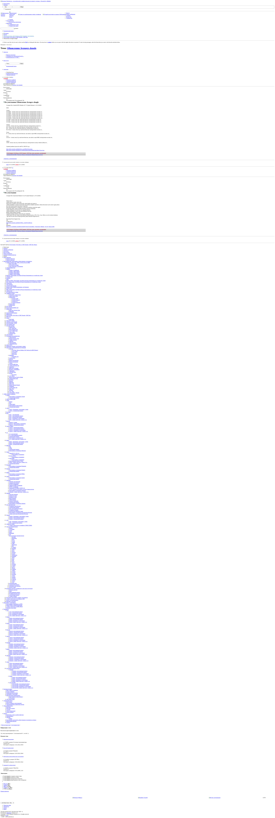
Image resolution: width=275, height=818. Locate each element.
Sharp (10, 531)
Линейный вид (10, 72)
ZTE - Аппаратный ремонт (15, 522)
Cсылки (8, 709)
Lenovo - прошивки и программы (17, 430)
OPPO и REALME (10, 399)
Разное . (5, 713)
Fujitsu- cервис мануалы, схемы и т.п (21, 681)
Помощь (5, 5)
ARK (13, 543)
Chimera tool (9, 291)
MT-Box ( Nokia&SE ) (14, 369)
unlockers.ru (6, 806)
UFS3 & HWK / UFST (11, 323)
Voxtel (10, 530)
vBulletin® (8, 812)
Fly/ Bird (8, 412)
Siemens (8, 493)
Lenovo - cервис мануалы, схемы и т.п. (18, 431)
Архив (5, 807)
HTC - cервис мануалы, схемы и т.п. (18, 419)
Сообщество (69, 18)
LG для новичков (13, 434)
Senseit (13, 577)
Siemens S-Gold (13, 497)
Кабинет (5, 248)
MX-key (11, 359)
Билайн (14, 537)
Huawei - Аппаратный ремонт (16, 425)
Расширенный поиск (8, 31)
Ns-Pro (10, 373)
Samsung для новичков (14, 481)
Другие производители (12, 526)
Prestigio (14, 574)
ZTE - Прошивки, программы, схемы (18, 521)
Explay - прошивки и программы (17, 627)
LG (7, 432)
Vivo (13, 582)
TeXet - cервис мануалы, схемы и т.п (18, 667)
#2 (12, 167)
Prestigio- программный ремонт (16, 644)
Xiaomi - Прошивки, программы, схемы (19, 516)
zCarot (6, 815)
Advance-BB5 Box (13, 364)
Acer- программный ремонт (16, 611)
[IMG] (4, 786)
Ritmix (7, 649)
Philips (7, 472)
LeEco (13, 566)
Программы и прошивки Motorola (17, 450)
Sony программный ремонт (15, 508)
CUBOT (14, 547)
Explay (13, 553)
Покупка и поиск (10, 708)
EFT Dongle (9, 306)
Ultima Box (11, 370)
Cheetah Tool (9, 276)
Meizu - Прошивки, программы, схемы (18, 441)
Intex (13, 559)
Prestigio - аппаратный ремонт (16, 645)
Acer (7, 610)
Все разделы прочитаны (15, 22)
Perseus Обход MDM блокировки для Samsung (17, 287)
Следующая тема (15, 725)
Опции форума (10, 20)
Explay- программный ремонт (16, 624)
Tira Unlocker (9, 284)
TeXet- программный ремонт (16, 663)
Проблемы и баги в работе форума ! (15, 714)
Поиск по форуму (7, 253)
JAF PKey (14, 352)
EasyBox (8, 278)
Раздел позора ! (10, 712)
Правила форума (5, 791)
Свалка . (8, 722)
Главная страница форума (9, 254)
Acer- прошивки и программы (16, 614)
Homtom (14, 556)
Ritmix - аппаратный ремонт (16, 651)
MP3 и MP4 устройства (12, 690)
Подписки (5, 251)
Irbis (13, 560)
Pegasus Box (12, 303)
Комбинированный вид (12, 73)
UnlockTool (9, 283)
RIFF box (8, 316)
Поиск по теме (6, 60)
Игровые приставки (11, 607)
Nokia (7, 452)
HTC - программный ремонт (16, 416)
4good (13, 542)
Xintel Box (11, 367)
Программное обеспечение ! (16, 696)
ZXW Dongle (9, 334)
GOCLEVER (12, 682)
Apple (7, 400)
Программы (9, 702)
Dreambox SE (15, 356)
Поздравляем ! (9, 716)
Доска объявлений (10, 711)
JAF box (11, 349)
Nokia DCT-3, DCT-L (14, 453)
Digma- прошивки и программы (17, 620)
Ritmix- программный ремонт (16, 650)
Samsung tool (12, 333)
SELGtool (11, 319)
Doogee (14, 552)
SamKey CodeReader (14, 270)
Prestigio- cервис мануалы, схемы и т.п (18, 647)
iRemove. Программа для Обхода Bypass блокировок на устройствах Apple (24, 275)
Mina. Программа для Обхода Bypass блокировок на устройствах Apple (23, 289)
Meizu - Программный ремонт (16, 443)
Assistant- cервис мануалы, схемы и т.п (21, 674)
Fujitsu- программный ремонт (19, 677)
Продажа (8, 707)
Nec (10, 534)
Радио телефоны (10, 691)
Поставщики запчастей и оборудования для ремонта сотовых (21, 720)
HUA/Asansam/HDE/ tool (12, 307)
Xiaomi (8, 515)
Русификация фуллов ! (14, 593)
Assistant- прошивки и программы (20, 673)
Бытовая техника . (7, 689)
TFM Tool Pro (12, 342)
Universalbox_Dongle (14, 392)
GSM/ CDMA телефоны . (9, 394)
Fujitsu (10, 676)
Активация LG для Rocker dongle (9, 765)
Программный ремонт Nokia (16, 461)
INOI (13, 557)
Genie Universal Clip (14, 365)
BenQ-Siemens (12, 498)
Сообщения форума (11, 81)
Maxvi (13, 568)
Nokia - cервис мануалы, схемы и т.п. (18, 462)
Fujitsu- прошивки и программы (20, 680)
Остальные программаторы (13, 336)
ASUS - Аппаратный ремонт (16, 410)
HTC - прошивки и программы (16, 418)
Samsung (8, 480)
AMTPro (11, 341)
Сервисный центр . (8, 700)
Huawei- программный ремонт (16, 631)
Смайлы (5, 785)
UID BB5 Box (12, 372)
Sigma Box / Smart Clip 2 (15, 294)
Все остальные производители (16, 535)
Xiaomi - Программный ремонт (16, 517)
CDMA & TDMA (10, 524)
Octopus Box (12, 297)
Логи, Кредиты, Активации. (16, 266)
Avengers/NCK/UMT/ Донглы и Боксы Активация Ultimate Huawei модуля (25, 154)
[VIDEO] (5, 787)
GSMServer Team (10, 293)
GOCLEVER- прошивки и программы (21, 686)
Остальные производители (12, 668)
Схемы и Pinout (13, 596)
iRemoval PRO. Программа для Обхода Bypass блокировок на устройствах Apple (26, 280)
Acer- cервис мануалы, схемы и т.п (17, 615)
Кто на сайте (6, 252)
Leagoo (13, 565)
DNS (13, 550)
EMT (7, 279)
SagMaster (11, 386)
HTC (7, 413)
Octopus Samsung (16, 302)
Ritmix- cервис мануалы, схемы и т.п (18, 654)
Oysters (13, 573)
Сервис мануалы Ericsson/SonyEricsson (18, 513)
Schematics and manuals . (15, 586)
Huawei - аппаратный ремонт (16, 632)
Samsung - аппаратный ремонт (16, 658)
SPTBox (11, 390)
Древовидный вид (10, 74)
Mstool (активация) (13, 360)
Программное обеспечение (15, 405)
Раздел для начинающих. (12, 600)
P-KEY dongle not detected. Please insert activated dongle (13, 756)
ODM (10, 448)
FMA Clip (11, 383)
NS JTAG (14, 374)
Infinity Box (9, 309)
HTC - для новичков (14, 414)
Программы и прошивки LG (16, 437)
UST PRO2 (12, 376)
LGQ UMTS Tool (13, 330)
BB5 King (14, 354)
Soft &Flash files (13, 583)
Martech (11, 381)
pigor (7, 164)
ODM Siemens (12, 499)
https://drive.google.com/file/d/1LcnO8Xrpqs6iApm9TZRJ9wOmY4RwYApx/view (25, 150)
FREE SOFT (9, 345)
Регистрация (6, 3)
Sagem (7, 476)
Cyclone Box (12, 358)
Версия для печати (10, 54)
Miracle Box (9, 314)
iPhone (10, 401)
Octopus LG (15, 301)
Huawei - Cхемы (13, 422)
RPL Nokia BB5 (13, 263)
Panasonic (8, 464)
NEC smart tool (12, 328)
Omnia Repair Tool (13, 378)
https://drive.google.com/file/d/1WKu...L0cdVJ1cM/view (19, 222)
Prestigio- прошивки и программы (17, 646)
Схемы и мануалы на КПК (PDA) (14, 606)
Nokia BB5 (11, 458)
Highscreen (14, 555)
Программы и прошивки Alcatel (17, 396)
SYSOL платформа (13, 484)
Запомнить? (8, 9)
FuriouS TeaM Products (11, 312)
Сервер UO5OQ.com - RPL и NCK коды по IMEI (18, 262)
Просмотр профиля (11, 79)
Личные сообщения (8, 249)
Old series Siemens (13, 494)
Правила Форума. (10, 258)
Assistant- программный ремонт (19, 671)
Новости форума (10, 260)
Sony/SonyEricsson (10, 504)
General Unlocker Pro (11, 285)
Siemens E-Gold (13, 495)
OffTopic (8, 717)
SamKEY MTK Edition (14, 274)
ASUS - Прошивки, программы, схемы (18, 409)
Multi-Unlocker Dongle (14, 385)
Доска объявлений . (8, 705)
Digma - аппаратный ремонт (16, 619)
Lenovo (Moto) (9, 426)
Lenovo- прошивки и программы (17, 640)
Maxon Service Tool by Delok (16, 377)
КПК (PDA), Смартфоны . (9, 602)
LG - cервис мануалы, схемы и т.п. (17, 439)
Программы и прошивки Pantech (17, 470)
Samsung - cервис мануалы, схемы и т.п (18, 660)
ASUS (7, 408)
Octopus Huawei (16, 300)
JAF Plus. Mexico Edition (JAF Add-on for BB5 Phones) (25, 350)
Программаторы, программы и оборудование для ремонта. (17, 261)
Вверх (35, 244)
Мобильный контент (11, 721)
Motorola (8, 445)
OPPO (13, 570)
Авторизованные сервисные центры (15, 704)
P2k (10, 446)
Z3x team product (10, 325)
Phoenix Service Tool (14, 338)
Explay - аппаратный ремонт (16, 626)
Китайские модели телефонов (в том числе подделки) (19, 588)
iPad (10, 403)
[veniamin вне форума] (16, 85)
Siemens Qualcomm (13, 501)
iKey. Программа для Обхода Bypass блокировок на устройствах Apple (23, 282)
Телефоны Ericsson (13, 510)
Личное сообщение (11, 82)
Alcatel (8, 395)
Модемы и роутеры (11, 601)
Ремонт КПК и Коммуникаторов (14, 605)
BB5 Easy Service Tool (14, 310)
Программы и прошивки (18, 454)
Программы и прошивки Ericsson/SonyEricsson (20, 512)
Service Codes (12, 587)
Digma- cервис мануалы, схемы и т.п (18, 622)
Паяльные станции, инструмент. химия (15, 346)
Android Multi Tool (10, 267)
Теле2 (13, 540)
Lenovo (8, 636)
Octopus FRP (15, 298)
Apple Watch (12, 404)
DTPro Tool (9, 288)
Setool (7, 318)
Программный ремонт (14, 592)
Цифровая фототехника (12, 693)
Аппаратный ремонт (14, 397)
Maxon (10, 528)
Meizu (7, 440)
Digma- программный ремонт (16, 618)
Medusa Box (12, 305)
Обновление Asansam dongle (8, 739)
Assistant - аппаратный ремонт (19, 672)
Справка (68, 15)
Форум (68, 13)
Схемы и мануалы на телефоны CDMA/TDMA (20, 525)
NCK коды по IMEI (14, 265)
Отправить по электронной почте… (15, 56)
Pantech (8, 468)
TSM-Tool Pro (12, 337)
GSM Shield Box (13, 343)
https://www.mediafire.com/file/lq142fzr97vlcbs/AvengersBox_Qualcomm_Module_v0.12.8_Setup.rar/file (30, 226)
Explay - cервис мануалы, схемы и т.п (18, 628)
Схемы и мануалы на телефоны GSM (15, 598)
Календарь (68, 16)
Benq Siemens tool (13, 329)
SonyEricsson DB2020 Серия (16, 511)
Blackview (14, 544)
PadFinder (11, 311)
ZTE (7, 520)
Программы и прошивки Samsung (17, 490)
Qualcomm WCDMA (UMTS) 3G (17, 488)
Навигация (9, 23)
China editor (12, 332)
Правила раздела (13, 589)
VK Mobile (11, 529)
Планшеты (6, 609)
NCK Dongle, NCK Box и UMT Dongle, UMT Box (15, 37)
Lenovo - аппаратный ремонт (16, 427)
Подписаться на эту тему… (13, 57)
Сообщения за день (14, 24)
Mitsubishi (11, 533)
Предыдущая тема (5, 725)
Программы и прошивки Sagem (17, 477)
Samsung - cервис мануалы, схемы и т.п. (19, 492)
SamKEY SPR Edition (14, 273)
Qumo (13, 575)
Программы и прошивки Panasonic (17, 466)
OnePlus (14, 569)
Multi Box (11, 382)
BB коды (5, 783)
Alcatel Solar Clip (13, 387)
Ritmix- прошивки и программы (17, 653)
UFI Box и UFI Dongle (11, 321)
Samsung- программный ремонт (17, 656)
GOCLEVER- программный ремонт (21, 684)
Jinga (13, 562)
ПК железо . (12, 698)
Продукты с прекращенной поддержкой (16, 347)
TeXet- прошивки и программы (16, 665)
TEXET (14, 578)
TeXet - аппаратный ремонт (16, 664)
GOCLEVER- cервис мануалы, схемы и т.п (22, 687)
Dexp (13, 551)
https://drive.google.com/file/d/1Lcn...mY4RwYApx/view (19, 149)
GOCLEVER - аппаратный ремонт (20, 685)
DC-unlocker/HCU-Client (12, 292)
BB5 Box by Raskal (13, 368)
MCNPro (11, 379)
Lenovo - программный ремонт (16, 428)
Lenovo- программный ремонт (16, 637)
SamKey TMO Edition (14, 271)
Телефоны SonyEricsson (15, 506)
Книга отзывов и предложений (14, 703)
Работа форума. (7, 257)
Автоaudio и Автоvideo (12, 694)
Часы (10, 591)
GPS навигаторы (10, 699)
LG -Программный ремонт (15, 435)
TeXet (7, 662)
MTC (13, 539)
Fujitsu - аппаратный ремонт (19, 678)
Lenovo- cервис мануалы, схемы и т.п (18, 641)
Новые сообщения (70, 14)
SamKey (8, 269)
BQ (13, 546)
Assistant (11, 669)
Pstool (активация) (13, 361)
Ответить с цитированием (10, 158)
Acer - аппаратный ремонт (15, 613)
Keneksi (14, 564)
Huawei (8, 421)
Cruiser (10, 363)
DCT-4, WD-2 (12, 455)
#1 (12, 77)
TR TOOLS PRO (10, 320)
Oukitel (13, 571)
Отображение (5, 69)
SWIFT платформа (13, 486)
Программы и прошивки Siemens (17, 503)
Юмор (10, 718)
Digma (7, 617)
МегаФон (14, 538)
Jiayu (13, 561)
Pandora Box (12, 327)
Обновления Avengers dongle (21, 48)
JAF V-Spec (15, 351)
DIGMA (14, 548)
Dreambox (11, 355)
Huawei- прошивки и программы (17, 633)
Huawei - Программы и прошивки (17, 423)
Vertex (13, 580)
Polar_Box (11, 388)
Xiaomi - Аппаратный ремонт (16, 519)
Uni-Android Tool (10, 324)
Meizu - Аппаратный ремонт (16, 444)
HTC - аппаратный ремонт (15, 417)
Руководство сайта (13, 25)
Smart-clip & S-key (13, 296)
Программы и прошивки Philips (17, 473)
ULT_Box (11, 391)
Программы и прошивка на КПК (14, 604)
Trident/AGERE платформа (15, 485)
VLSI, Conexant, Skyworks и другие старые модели (21, 489)
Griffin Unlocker (13, 339)
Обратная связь (7, 805)
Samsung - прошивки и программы (17, 659)
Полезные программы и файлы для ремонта (17, 597)
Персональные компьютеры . (13, 695)
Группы (11, 19)
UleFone (14, 579)
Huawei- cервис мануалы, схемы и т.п (18, 635)
